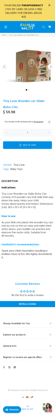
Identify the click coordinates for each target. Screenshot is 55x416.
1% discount (38, 121)
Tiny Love (19, 165)
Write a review (27, 304)
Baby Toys (16, 169)
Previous (4, 67)
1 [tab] (26, 90)
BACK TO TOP (27, 409)
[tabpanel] (27, 64)
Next (50, 67)
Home (4, 35)
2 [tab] (28, 90)
